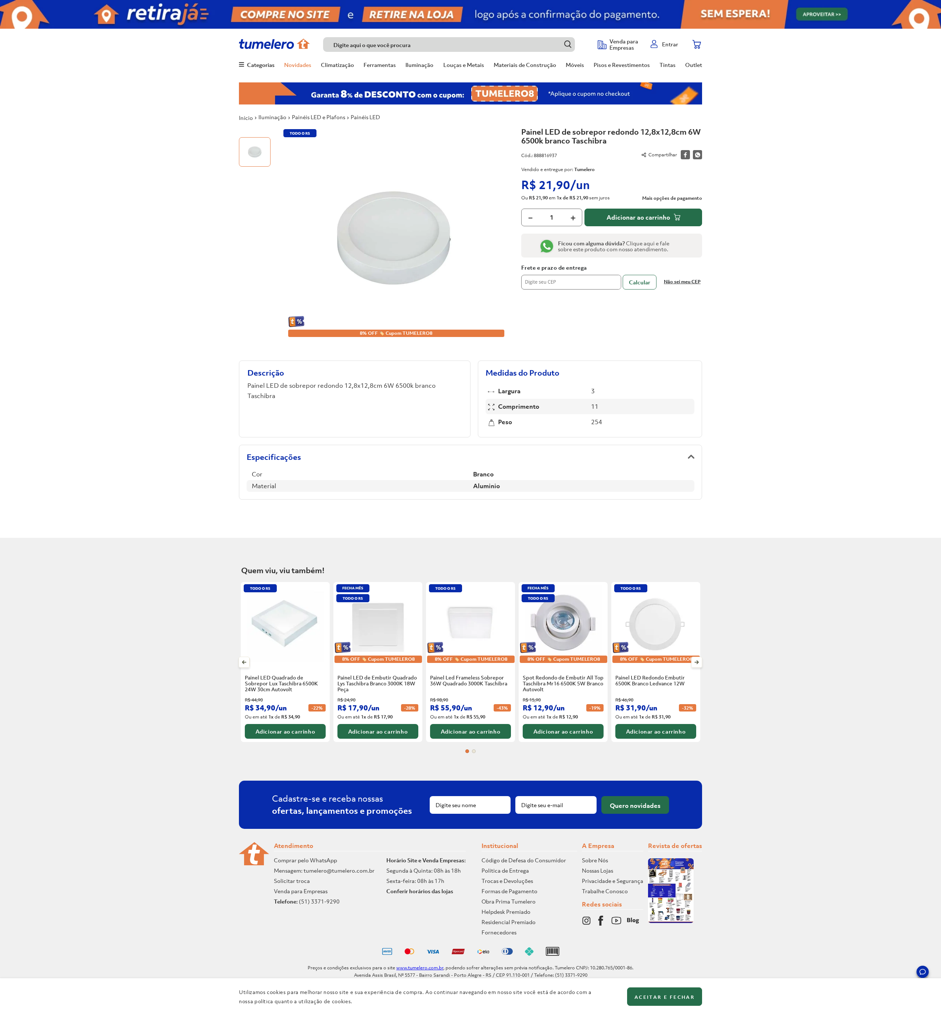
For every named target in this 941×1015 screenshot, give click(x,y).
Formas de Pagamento (509, 891)
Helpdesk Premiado (506, 911)
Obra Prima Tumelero (509, 901)
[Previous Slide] (244, 662)
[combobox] (456, 44)
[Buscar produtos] (568, 44)
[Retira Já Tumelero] (470, 14)
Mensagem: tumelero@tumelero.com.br (324, 870)
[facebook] (685, 154)
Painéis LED (365, 117)
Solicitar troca (292, 880)
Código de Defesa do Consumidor (524, 860)
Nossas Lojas (597, 870)
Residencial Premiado (509, 922)
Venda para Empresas (301, 891)
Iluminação (272, 117)
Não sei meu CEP (682, 281)
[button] (922, 973)
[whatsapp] (697, 154)
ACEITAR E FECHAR (664, 997)
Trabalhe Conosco (605, 891)
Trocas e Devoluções (507, 880)
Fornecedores (499, 932)
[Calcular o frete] (639, 282)
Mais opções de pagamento (672, 198)
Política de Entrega (505, 870)
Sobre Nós (595, 860)
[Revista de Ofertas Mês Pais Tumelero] (671, 921)
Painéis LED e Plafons (318, 117)
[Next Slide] (696, 662)
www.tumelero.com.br (419, 968)
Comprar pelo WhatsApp (305, 860)
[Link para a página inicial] (246, 118)
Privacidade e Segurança (612, 880)
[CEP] (571, 277)
